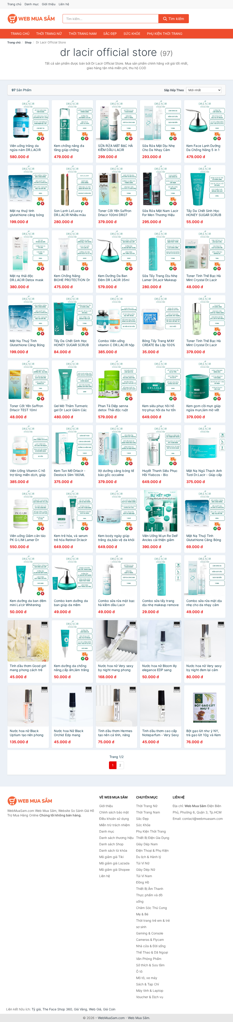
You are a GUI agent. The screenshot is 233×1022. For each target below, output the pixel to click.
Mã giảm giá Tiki (111, 857)
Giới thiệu (49, 4)
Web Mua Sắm (138, 1018)
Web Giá (95, 1009)
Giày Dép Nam (147, 844)
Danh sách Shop (111, 844)
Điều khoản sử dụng (114, 819)
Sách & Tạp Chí (147, 984)
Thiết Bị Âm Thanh (149, 889)
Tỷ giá (36, 1009)
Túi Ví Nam (144, 876)
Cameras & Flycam (150, 939)
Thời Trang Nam (82, 33)
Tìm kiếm (175, 18)
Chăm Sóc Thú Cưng (151, 908)
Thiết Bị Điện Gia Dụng (152, 838)
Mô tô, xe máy (146, 978)
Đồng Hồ (142, 882)
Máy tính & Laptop (149, 990)
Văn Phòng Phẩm (148, 959)
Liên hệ (64, 4)
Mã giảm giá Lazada (114, 863)
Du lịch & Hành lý (148, 857)
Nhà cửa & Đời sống (151, 946)
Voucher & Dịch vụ (149, 997)
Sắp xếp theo (174, 90)
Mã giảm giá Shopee (114, 869)
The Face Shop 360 (57, 1009)
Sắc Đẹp (110, 33)
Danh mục (32, 4)
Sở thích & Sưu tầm (150, 965)
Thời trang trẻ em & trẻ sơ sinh (153, 924)
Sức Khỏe (132, 33)
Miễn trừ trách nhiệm (114, 825)
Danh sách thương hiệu (116, 838)
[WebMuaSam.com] (31, 18)
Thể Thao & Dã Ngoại (152, 952)
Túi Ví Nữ (142, 863)
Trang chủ (14, 4)
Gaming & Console (149, 933)
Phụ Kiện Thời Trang (164, 33)
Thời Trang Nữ (49, 33)
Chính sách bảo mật (114, 812)
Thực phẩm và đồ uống (149, 898)
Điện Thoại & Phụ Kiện (152, 850)
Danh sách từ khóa (113, 850)
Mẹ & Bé (142, 914)
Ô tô (139, 971)
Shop (28, 42)
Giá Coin (109, 1009)
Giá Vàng (80, 1009)
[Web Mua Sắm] (30, 800)
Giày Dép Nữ (145, 869)
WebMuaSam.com (111, 1018)
